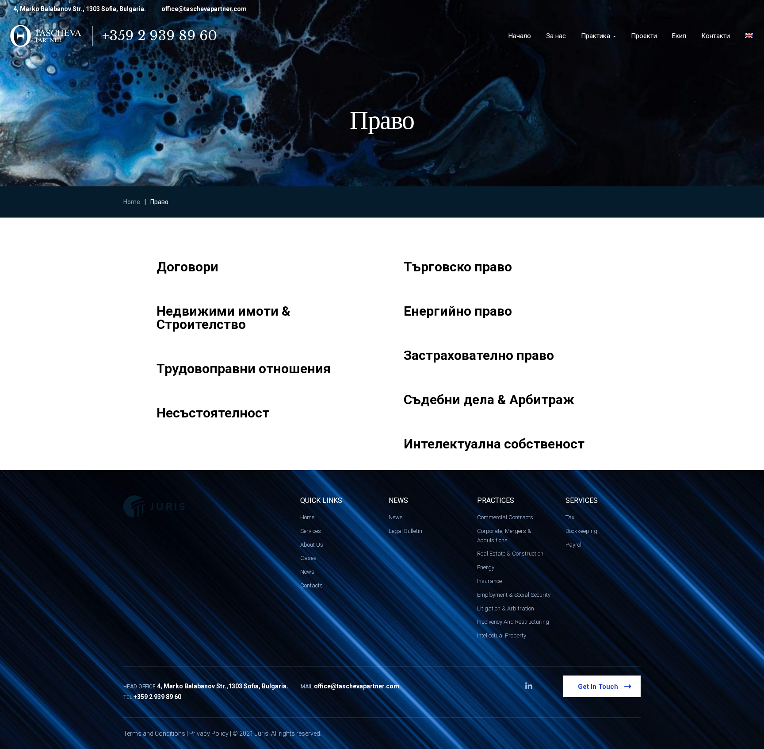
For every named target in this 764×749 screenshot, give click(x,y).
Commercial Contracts (505, 517)
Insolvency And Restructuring (513, 621)
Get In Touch (598, 687)
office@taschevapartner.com (204, 8)
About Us (311, 544)
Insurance (489, 581)
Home (131, 201)
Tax (569, 517)
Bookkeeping (581, 531)
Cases (308, 558)
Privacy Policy (209, 733)
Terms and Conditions (154, 733)
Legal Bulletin (405, 531)
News (307, 571)
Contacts (311, 585)
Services (310, 531)
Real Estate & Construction (510, 553)
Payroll (574, 544)
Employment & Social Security (513, 594)
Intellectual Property (501, 635)
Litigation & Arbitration (505, 608)
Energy (485, 567)
